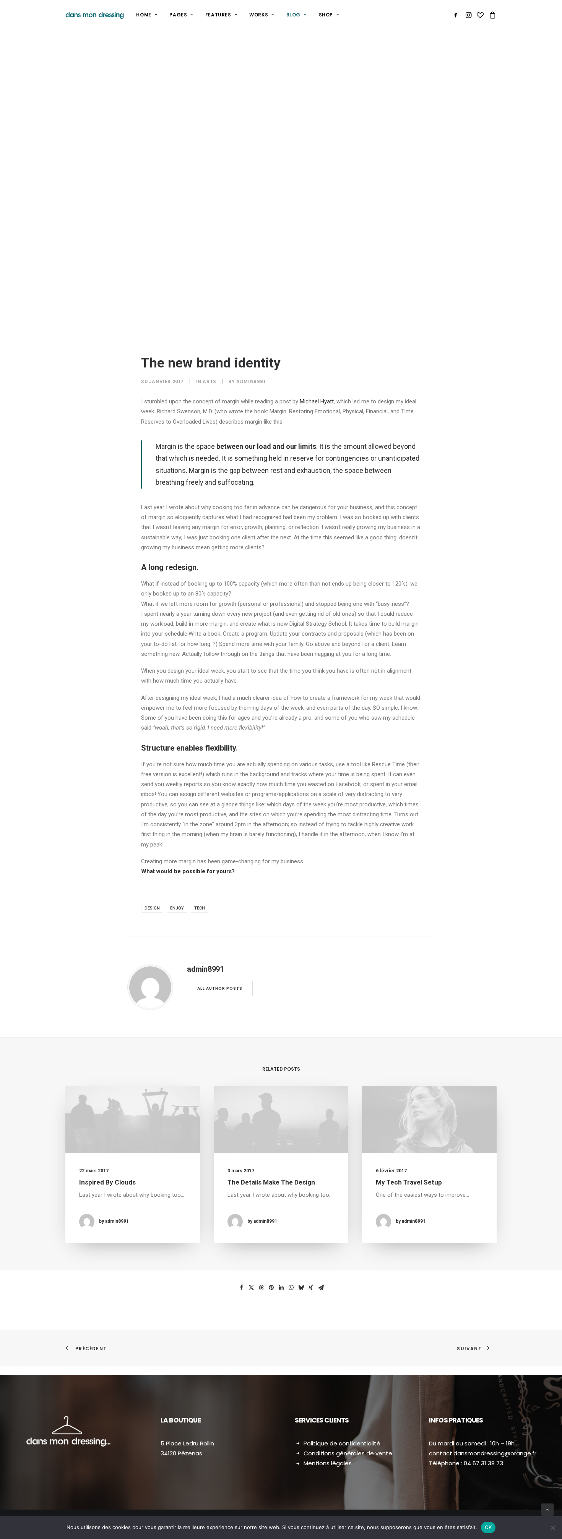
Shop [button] (326, 14)
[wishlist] (480, 15)
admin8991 (250, 381)
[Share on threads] (261, 1287)
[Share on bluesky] (300, 1287)
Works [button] (258, 14)
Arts (209, 381)
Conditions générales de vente (348, 1453)
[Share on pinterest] (271, 1287)
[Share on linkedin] (281, 1287)
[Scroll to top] (547, 1509)
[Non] (552, 1527)
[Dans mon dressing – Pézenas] (94, 14)
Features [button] (218, 14)
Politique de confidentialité (342, 1443)
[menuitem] (146, 15)
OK (488, 1527)
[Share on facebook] (241, 1287)
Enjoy (177, 908)
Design (152, 908)
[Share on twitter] (251, 1287)
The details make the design (271, 1182)
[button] (457, 15)
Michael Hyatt (317, 401)
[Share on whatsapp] (291, 1287)
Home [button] (143, 14)
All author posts (219, 988)
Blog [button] (293, 14)
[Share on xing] (310, 1287)
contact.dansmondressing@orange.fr (482, 1453)
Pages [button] (178, 14)
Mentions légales (328, 1463)
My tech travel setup (409, 1182)
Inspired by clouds (107, 1182)
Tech (199, 908)
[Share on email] (320, 1287)
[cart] (491, 15)
